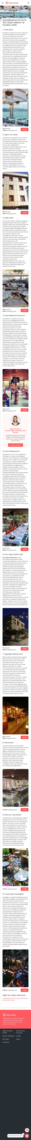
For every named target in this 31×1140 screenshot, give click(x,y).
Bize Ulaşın (5, 1039)
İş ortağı (18, 1036)
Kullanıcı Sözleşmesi (8, 1036)
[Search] (28, 3)
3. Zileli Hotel (8, 218)
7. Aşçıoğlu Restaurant (13, 654)
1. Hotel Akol (8, 29)
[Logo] (11, 2)
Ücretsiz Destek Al (15, 445)
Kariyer (18, 1039)
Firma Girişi (5, 1042)
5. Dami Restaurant (11, 451)
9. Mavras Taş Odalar (12, 815)
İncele (24, 129)
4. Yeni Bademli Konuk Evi (14, 315)
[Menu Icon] (2, 3)
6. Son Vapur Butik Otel (13, 554)
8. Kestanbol (8, 742)
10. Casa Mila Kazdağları (13, 894)
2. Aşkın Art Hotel (10, 134)
